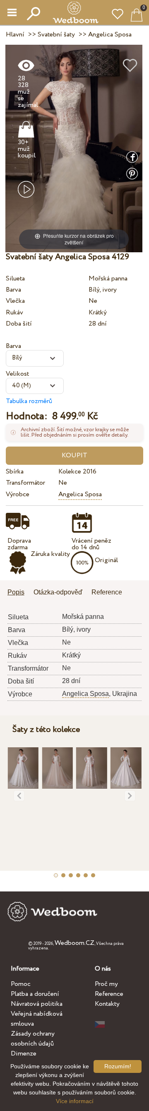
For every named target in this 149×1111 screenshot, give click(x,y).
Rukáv (14, 312)
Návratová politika (36, 1004)
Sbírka (15, 472)
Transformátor (25, 483)
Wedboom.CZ (74, 943)
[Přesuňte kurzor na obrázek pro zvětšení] (73, 148)
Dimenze (23, 1053)
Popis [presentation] (15, 592)
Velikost (17, 374)
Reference (109, 994)
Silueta (15, 279)
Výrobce (17, 494)
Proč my (106, 984)
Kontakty (107, 1004)
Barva (13, 290)
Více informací (75, 1101)
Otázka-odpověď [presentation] (58, 592)
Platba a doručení (35, 994)
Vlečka (15, 301)
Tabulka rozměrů (29, 401)
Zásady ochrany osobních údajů (33, 1038)
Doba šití (19, 324)
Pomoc (21, 984)
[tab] (18, 593)
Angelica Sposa (80, 494)
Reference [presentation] (106, 592)
